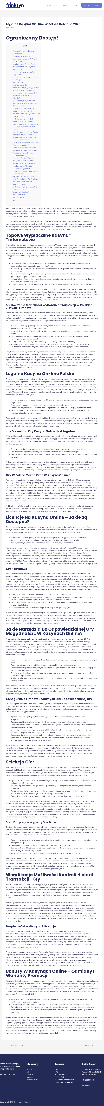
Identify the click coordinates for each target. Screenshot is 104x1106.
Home (49, 5)
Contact (75, 5)
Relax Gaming (17, 174)
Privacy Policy (32, 1080)
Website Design (61, 1074)
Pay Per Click (59, 1077)
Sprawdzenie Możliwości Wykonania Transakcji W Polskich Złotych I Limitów (25, 59)
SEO (56, 1069)
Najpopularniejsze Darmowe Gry (24, 135)
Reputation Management (64, 1080)
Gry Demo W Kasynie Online (23, 176)
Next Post (89, 1045)
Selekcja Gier (17, 98)
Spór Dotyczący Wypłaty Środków (25, 101)
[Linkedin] (14, 1074)
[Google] (5, 1074)
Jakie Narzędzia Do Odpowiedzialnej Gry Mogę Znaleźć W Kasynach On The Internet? (25, 87)
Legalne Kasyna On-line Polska (24, 64)
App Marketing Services (64, 1082)
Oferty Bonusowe (19, 184)
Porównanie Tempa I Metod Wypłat (26, 171)
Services (65, 5)
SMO (56, 1072)
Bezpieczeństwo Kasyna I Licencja (25, 108)
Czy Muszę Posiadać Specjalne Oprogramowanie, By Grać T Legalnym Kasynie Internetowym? (25, 160)
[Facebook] (1, 1074)
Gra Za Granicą (18, 197)
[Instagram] (9, 1074)
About (56, 5)
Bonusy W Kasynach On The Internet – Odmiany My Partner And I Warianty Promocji (26, 113)
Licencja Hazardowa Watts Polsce (25, 132)
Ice (13, 200)
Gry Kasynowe (17, 82)
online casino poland (50, 300)
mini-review (10, 28)
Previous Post (16, 1045)
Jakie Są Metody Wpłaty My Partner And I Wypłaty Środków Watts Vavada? (25, 127)
